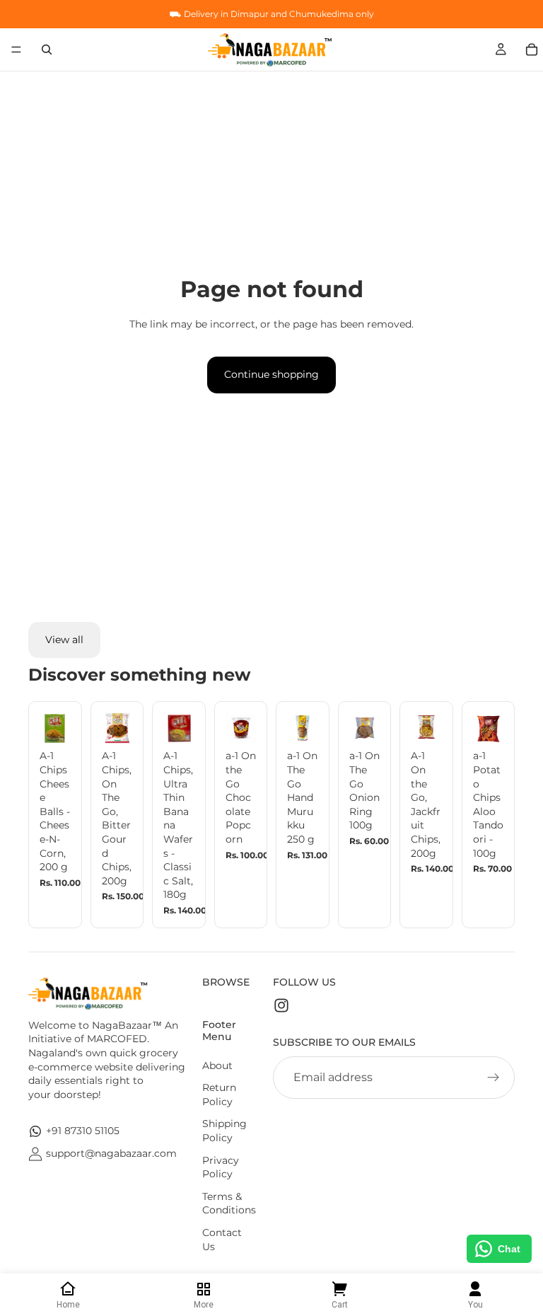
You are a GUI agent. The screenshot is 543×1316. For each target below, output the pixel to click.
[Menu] (16, 49)
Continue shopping (271, 374)
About (217, 1065)
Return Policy (219, 1094)
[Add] (49, 722)
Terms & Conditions (229, 1203)
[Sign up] (493, 1077)
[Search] (46, 49)
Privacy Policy (220, 1167)
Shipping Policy (224, 1130)
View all (64, 639)
